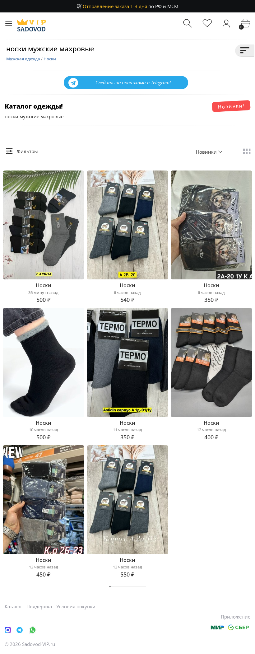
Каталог (13, 606)
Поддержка (39, 606)
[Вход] (226, 23)
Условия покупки (75, 606)
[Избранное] (207, 23)
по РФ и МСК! (130, 6)
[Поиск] (188, 23)
